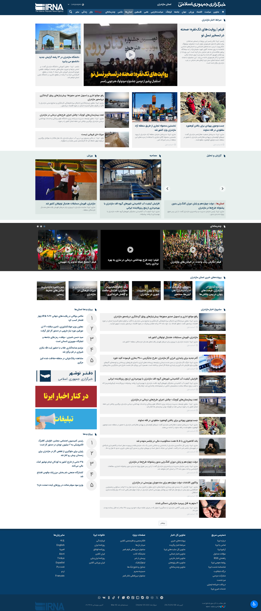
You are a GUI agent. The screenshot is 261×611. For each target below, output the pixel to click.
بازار (91, 12)
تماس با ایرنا (220, 545)
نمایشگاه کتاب (139, 554)
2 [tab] (41, 226)
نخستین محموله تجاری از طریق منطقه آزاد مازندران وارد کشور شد (155, 128)
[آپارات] (147, 598)
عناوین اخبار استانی (177, 554)
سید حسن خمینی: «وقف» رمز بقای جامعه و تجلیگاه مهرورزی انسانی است (62, 339)
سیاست (208, 12)
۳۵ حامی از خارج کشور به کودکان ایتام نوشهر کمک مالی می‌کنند (59, 464)
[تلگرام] (162, 598)
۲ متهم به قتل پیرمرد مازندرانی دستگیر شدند (176, 503)
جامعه (176, 12)
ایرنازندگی (100, 541)
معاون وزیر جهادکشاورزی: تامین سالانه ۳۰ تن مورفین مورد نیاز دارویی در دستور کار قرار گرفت (62, 329)
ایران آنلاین (100, 554)
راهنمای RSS (220, 558)
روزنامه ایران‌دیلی (97, 558)
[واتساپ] (99, 598)
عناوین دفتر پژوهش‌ (176, 563)
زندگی (84, 12)
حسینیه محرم (139, 571)
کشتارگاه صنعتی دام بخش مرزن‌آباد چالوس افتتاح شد (60, 475)
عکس (120, 12)
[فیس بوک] (118, 598)
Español (60, 563)
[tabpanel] (193, 250)
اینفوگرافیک (140, 563)
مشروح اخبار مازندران (211, 310)
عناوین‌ (216, 12)
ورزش (191, 12)
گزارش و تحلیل (214, 156)
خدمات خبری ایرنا (218, 589)
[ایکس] (157, 598)
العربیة (61, 549)
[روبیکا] (152, 598)
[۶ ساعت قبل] (154, 107)
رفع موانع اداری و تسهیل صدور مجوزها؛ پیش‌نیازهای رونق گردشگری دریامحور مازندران (156, 317)
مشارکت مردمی (219, 576)
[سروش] (128, 598)
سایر (77, 12)
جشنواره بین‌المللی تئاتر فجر (134, 576)
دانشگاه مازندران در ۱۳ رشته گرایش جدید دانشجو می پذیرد (59, 59)
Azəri (61, 554)
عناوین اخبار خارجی (177, 558)
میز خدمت (221, 580)
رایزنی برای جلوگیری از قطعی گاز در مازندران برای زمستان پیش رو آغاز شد (60, 453)
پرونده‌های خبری (178, 541)
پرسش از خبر (139, 558)
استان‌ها (128, 12)
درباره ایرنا (221, 541)
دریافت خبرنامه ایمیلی (216, 585)
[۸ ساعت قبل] (117, 139)
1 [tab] (44, 226)
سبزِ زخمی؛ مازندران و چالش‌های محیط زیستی (52, 291)
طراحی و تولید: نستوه (213, 606)
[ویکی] (104, 598)
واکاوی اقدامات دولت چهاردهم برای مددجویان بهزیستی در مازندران (165, 483)
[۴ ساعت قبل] (117, 100)
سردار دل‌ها (140, 545)
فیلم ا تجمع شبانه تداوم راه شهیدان (77, 262)
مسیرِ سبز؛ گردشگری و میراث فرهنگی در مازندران (84, 291)
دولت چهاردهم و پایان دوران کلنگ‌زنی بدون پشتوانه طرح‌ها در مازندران (163, 462)
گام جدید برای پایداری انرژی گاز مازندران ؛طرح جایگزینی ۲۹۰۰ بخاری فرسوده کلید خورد (155, 358)
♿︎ (254, 604)
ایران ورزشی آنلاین (97, 563)
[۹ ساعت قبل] (193, 250)
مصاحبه (153, 156)
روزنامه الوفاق (99, 549)
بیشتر (163, 523)
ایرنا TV (98, 12)
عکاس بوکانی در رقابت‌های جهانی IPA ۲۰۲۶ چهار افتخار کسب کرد (60, 318)
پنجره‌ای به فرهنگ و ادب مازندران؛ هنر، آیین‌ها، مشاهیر (180, 291)
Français (59, 576)
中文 (62, 541)
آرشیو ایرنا (222, 549)
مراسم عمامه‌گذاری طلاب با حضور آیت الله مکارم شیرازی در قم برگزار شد (61, 350)
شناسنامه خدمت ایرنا (217, 567)
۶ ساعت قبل (169, 144)
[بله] (142, 598)
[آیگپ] (138, 598)
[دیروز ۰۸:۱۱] (68, 250)
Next (167, 189)
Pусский (60, 567)
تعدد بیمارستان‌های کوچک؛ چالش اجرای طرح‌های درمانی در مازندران (72, 115)
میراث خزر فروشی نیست (92, 134)
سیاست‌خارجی (157, 12)
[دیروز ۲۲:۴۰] (130, 250)
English (60, 545)
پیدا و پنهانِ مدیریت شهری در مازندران (148, 292)
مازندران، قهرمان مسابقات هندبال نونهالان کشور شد (70, 204)
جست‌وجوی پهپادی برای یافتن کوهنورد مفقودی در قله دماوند (205, 128)
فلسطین (138, 12)
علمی (146, 12)
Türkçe (60, 558)
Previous (223, 189)
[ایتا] (133, 598)
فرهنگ (169, 12)
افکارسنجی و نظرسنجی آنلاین (132, 541)
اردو (62, 571)
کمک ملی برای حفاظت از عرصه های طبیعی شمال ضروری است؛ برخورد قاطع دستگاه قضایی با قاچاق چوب (195, 206)
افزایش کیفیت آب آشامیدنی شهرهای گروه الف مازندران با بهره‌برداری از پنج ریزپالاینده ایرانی (132, 206)
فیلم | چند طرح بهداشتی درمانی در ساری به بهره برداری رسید (133, 262)
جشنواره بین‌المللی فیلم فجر (134, 549)
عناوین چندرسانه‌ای (177, 567)
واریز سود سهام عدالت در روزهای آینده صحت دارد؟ (60, 485)
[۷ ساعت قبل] (195, 179)
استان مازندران (164, 4)
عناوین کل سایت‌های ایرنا (174, 549)
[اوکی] (109, 598)
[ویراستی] (123, 598)
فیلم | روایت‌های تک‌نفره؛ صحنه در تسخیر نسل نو (202, 32)
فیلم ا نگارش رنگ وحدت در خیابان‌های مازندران (196, 262)
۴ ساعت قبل (191, 327)
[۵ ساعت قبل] (203, 107)
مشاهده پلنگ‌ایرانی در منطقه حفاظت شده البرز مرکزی (61, 361)
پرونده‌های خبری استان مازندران (205, 278)
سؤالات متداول (219, 554)
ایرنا (201, 5)
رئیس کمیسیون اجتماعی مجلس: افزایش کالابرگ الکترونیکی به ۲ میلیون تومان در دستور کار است (60, 443)
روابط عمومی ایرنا (218, 563)
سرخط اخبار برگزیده (177, 545)
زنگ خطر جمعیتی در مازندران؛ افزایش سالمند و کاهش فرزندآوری (114, 291)
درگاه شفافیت (220, 571)
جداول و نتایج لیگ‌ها (136, 567)
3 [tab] (38, 226)
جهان (184, 12)
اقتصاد (199, 12)
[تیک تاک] (114, 598)
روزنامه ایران (99, 545)
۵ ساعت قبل (217, 144)
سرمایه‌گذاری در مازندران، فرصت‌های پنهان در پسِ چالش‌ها (211, 291)
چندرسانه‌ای (110, 12)
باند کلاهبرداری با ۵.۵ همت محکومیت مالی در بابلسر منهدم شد (167, 441)
